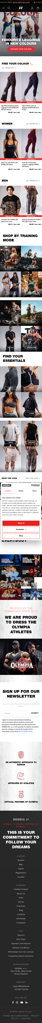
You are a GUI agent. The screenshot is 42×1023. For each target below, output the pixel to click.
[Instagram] (17, 1003)
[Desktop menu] (3, 8)
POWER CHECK (21, 889)
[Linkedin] (26, 1003)
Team (21, 898)
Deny (21, 536)
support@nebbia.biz (21, 986)
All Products (8, 68)
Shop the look (31, 478)
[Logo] (21, 8)
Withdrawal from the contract (21, 952)
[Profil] (32, 8)
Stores (21, 902)
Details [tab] (21, 491)
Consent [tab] (7, 491)
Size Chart (21, 939)
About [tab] (34, 491)
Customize (20, 529)
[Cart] (38, 8)
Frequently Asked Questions (21, 956)
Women (21, 860)
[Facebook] (13, 1003)
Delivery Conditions (21, 948)
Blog (21, 910)
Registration (21, 873)
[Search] (9, 8)
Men (21, 865)
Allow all (21, 523)
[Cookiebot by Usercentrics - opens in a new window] (31, 485)
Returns (21, 935)
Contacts (21, 915)
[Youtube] (21, 1003)
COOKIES (26, 1019)
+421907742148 (21, 990)
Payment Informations (21, 944)
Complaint (21, 923)
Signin (21, 869)
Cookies (21, 877)
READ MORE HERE (25, 732)
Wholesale (21, 919)
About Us (21, 894)
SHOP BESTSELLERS (13, 2)
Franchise (21, 906)
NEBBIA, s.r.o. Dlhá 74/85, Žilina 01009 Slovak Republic (21, 971)
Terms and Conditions (15, 1016)
